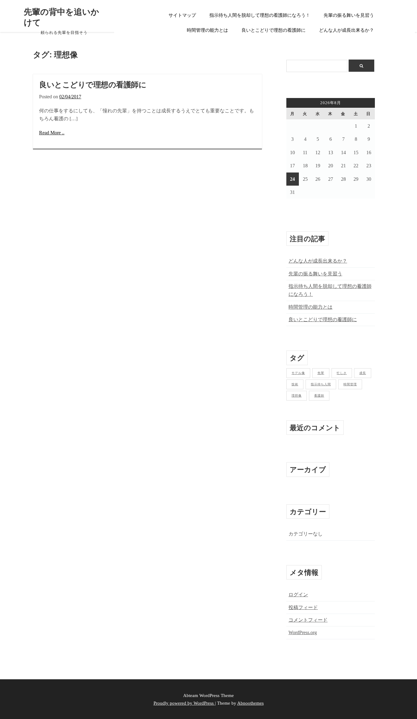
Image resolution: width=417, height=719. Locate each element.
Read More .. (51, 132)
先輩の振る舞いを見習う (349, 15)
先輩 (320, 373)
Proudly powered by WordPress (184, 703)
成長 (362, 373)
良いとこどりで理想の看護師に (273, 30)
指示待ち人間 (321, 384)
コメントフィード (308, 620)
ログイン (298, 594)
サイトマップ (182, 15)
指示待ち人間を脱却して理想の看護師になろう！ (259, 15)
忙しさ (342, 373)
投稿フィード (303, 607)
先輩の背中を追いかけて (61, 17)
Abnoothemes (250, 703)
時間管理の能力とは (207, 30)
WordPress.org (302, 632)
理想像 (297, 395)
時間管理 (350, 384)
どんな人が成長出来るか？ (346, 30)
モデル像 (298, 373)
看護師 (319, 395)
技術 (295, 384)
